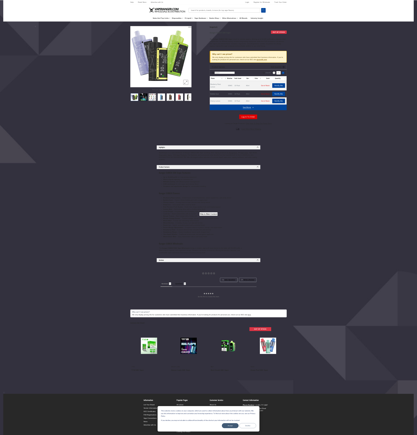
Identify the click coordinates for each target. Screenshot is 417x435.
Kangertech (233, 153)
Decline (247, 426)
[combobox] (224, 10)
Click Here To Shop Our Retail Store (259, 123)
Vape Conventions (150, 418)
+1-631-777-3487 (255, 405)
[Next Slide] (189, 97)
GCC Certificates (150, 411)
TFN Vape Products (180, 155)
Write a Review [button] (249, 280)
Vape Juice (244, 153)
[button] (222, 78)
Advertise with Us (157, 2)
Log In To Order (248, 117)
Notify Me (278, 85)
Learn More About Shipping (251, 129)
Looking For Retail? (184, 432)
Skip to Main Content (208, 214)
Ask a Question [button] (230, 280)
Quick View (149, 346)
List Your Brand (149, 405)
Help (132, 2)
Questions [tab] (179, 284)
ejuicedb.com (261, 59)
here (249, 315)
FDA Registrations (150, 415)
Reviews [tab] (165, 284)
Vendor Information (150, 408)
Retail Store (142, 2)
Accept (230, 426)
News (145, 421)
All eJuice (180, 405)
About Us (213, 405)
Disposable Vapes (165, 155)
